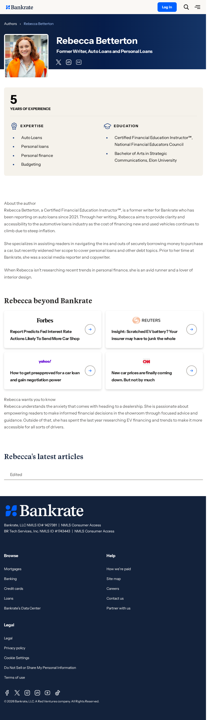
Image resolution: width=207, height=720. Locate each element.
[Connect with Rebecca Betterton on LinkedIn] (69, 62)
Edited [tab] (16, 474)
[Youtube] (47, 693)
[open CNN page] (154, 370)
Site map (114, 578)
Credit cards (13, 588)
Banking (10, 578)
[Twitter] (17, 693)
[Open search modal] (186, 7)
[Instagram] (27, 693)
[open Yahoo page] (52, 370)
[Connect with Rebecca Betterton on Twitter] (59, 62)
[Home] (22, 7)
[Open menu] (197, 7)
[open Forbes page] (52, 329)
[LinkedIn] (37, 693)
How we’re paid (119, 569)
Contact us (115, 598)
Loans (8, 598)
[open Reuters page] (154, 329)
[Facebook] (7, 693)
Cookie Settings (16, 658)
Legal (8, 638)
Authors (10, 23)
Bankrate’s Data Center (22, 608)
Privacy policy (14, 648)
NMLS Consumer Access (81, 525)
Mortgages (12, 569)
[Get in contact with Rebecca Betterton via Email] (79, 62)
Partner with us (119, 608)
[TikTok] (58, 693)
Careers (113, 588)
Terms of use (14, 677)
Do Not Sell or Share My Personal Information (40, 667)
